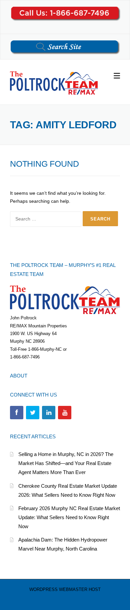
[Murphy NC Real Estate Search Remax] (54, 82)
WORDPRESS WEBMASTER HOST (65, 589)
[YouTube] (64, 412)
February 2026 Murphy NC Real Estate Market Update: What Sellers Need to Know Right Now (69, 517)
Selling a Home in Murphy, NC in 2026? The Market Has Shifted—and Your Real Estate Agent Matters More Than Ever (65, 463)
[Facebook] (16, 412)
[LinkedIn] (48, 412)
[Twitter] (32, 412)
